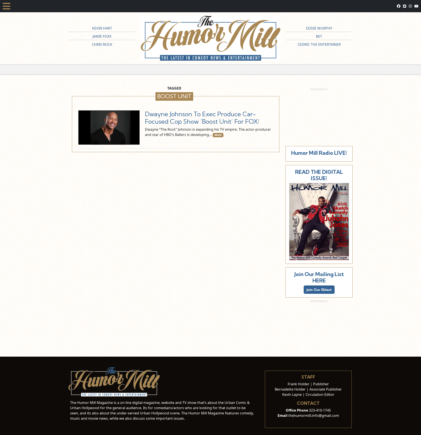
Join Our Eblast (319, 289)
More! (218, 135)
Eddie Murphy (319, 28)
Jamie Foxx (102, 36)
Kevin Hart (102, 28)
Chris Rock (102, 44)
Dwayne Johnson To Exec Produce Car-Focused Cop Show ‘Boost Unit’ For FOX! (202, 117)
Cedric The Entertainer (319, 44)
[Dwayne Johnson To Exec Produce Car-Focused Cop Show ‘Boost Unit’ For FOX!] (109, 127)
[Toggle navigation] (6, 6)
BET (319, 36)
